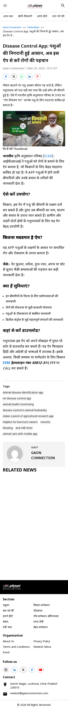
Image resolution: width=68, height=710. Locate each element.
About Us (8, 641)
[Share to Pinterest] (38, 76)
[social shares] (6, 670)
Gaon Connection (12, 27)
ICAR (48, 156)
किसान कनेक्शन (41, 605)
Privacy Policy (41, 641)
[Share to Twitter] (14, 76)
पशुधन (6, 605)
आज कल (8, 16)
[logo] (35, 6)
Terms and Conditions (16, 647)
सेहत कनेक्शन (40, 627)
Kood (6, 652)
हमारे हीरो (42, 16)
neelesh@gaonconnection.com (29, 693)
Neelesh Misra (42, 647)
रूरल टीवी (38, 622)
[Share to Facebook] (6, 76)
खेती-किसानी (25, 16)
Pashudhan (33, 27)
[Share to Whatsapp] (22, 76)
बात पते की (58, 16)
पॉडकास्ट (37, 611)
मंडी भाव (7, 627)
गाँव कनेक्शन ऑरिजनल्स (45, 616)
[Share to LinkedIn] (30, 76)
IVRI (6, 363)
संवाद (5, 622)
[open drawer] (5, 5)
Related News (20, 470)
